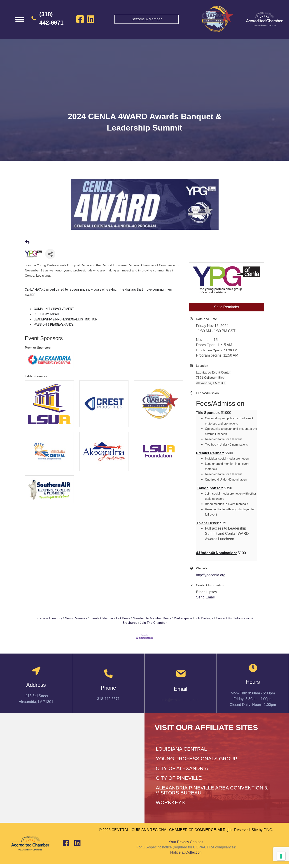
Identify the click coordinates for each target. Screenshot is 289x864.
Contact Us (224, 618)
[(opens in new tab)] (264, 19)
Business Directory (48, 618)
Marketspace (183, 618)
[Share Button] (50, 254)
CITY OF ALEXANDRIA (182, 768)
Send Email (205, 597)
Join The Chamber (153, 622)
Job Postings (204, 618)
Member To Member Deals (152, 618)
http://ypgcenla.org (210, 575)
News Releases (76, 618)
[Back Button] (27, 242)
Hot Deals (123, 618)
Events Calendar (101, 618)
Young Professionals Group (196, 758)
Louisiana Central (181, 749)
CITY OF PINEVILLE (179, 778)
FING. (268, 830)
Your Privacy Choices (186, 842)
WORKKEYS (170, 802)
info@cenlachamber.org (180, 700)
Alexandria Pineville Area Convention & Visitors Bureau (212, 790)
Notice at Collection (186, 852)
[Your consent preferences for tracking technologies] (281, 856)
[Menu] (20, 19)
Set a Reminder (226, 307)
